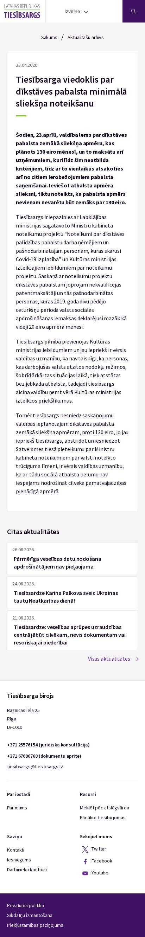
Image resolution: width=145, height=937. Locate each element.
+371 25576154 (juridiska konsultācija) (48, 745)
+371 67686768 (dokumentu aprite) (44, 756)
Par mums (17, 807)
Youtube (99, 872)
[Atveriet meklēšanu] (133, 11)
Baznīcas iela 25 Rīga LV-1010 (23, 718)
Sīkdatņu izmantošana (29, 915)
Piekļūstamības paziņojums (35, 925)
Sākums (49, 37)
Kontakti (15, 850)
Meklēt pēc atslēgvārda (104, 807)
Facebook (101, 861)
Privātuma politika (25, 905)
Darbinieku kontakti (27, 869)
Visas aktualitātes (109, 658)
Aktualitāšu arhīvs (86, 37)
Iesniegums (19, 859)
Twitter (98, 849)
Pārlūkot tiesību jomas (103, 817)
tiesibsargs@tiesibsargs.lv (35, 766)
